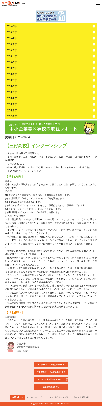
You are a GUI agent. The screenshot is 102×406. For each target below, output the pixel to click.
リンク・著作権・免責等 (58, 397)
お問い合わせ (17, 397)
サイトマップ (36, 397)
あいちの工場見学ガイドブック (50, 379)
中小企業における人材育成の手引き (51, 372)
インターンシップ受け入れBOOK (51, 364)
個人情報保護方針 (81, 397)
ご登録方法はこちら (51, 387)
